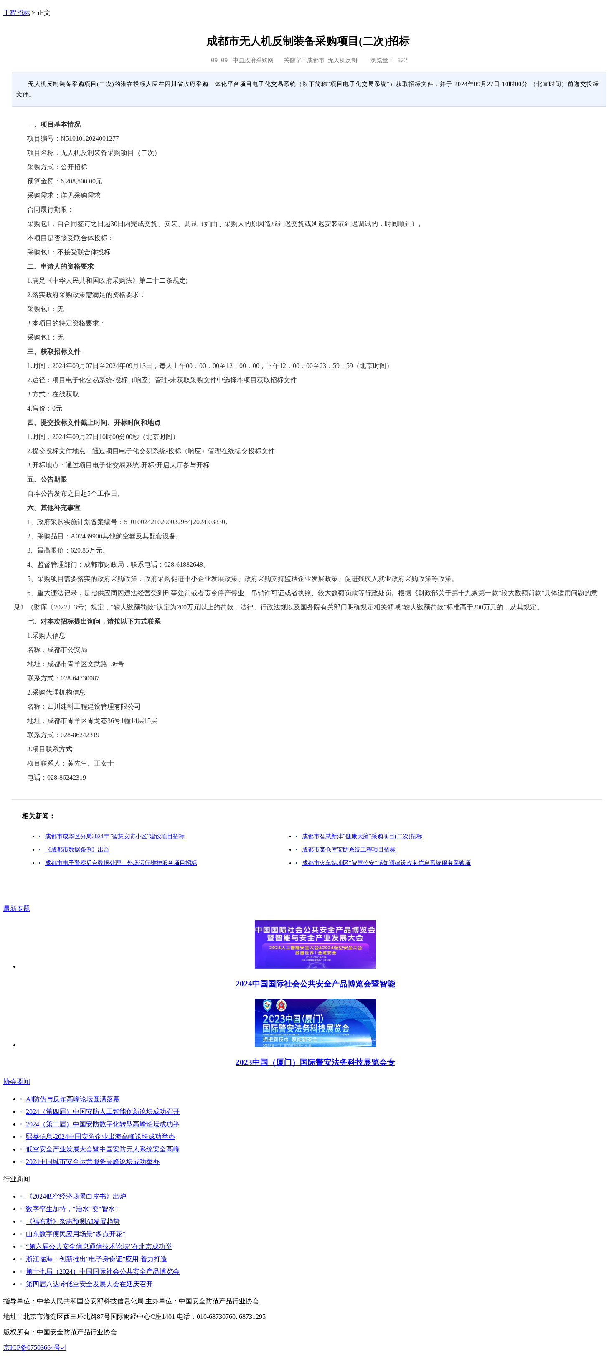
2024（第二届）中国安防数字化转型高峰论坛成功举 (103, 1124)
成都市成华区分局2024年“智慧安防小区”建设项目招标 (115, 836)
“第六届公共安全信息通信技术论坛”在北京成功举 (99, 1246)
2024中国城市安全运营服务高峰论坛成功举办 (93, 1161)
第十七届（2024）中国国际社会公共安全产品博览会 (103, 1271)
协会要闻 (16, 1081)
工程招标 (16, 12)
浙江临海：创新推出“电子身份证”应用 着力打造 (96, 1259)
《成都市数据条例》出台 (77, 850)
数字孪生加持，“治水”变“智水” (72, 1208)
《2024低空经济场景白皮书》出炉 (76, 1196)
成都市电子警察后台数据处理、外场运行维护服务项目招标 (121, 863)
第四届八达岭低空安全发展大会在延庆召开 (89, 1284)
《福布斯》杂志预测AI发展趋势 (73, 1221)
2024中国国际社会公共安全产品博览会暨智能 (315, 983)
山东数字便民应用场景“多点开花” (75, 1233)
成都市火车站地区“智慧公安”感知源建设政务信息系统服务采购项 (386, 863)
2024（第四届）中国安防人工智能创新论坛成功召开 (103, 1111)
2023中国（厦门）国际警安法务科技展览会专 (315, 1062)
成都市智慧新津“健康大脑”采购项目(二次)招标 (362, 836)
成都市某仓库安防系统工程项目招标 (349, 850)
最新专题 (16, 908)
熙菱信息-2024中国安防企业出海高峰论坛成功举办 (100, 1136)
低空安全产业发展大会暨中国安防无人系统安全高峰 (103, 1149)
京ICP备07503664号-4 (34, 1347)
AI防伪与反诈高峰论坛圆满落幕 (73, 1099)
